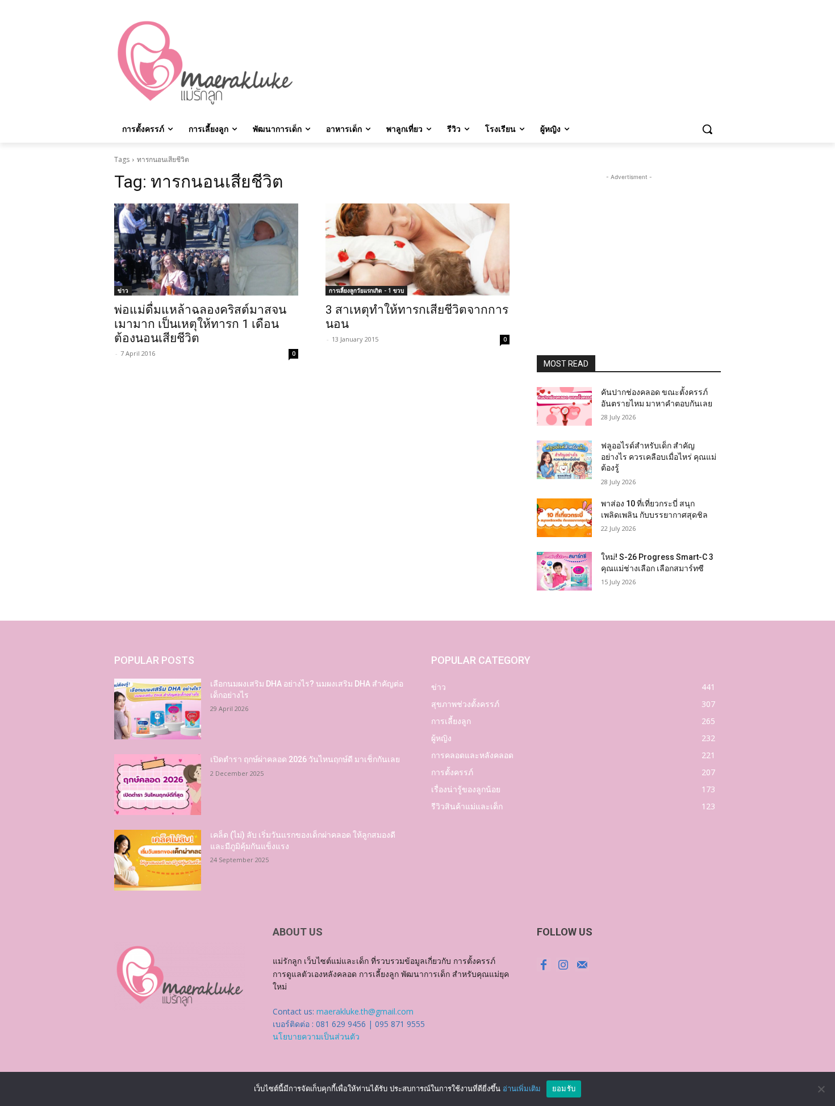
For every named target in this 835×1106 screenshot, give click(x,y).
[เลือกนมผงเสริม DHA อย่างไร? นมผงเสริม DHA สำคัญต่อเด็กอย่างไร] (157, 709)
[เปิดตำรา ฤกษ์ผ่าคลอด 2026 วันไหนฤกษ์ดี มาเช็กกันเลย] (157, 784)
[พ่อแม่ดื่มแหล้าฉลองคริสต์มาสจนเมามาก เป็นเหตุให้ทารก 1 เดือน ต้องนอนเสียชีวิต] (206, 249)
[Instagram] (563, 964)
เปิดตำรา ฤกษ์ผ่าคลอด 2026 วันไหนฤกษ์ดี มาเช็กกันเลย (305, 759)
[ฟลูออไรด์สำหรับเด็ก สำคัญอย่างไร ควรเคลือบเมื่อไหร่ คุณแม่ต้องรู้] (564, 459)
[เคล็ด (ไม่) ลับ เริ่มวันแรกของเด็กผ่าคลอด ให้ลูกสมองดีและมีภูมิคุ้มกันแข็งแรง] (157, 860)
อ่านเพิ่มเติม (522, 1088)
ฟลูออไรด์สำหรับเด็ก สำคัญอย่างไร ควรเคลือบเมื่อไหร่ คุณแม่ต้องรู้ (658, 456)
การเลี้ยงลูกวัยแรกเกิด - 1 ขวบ (366, 290)
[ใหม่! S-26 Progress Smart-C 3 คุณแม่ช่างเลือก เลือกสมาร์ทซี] (564, 571)
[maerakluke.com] (205, 63)
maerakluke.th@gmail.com (365, 1011)
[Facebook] (543, 964)
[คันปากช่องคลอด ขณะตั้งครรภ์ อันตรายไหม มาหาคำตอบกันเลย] (564, 406)
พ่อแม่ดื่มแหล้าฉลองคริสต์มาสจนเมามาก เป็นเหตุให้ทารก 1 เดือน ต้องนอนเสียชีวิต (200, 324)
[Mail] (582, 964)
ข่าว (123, 290)
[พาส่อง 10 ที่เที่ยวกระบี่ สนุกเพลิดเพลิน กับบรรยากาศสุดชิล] (564, 517)
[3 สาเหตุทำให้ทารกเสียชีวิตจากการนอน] (417, 249)
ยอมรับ (563, 1088)
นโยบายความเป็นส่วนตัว (316, 1036)
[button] (707, 129)
